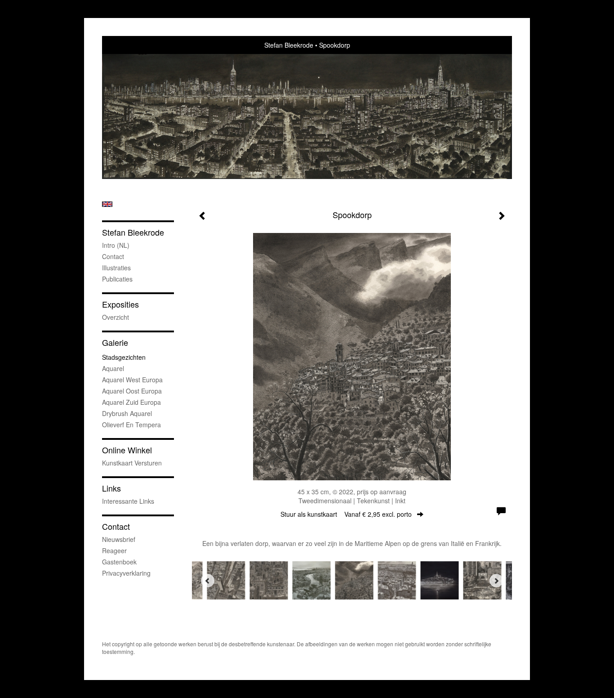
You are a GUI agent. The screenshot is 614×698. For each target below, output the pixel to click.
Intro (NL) (115, 245)
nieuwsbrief (118, 539)
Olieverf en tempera (131, 424)
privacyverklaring (126, 572)
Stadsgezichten (124, 357)
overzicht (115, 317)
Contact (113, 256)
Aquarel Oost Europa (132, 390)
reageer (114, 550)
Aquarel (113, 368)
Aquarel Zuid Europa (131, 402)
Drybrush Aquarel (127, 413)
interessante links (128, 501)
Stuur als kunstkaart (346, 514)
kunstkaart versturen (132, 462)
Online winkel (127, 450)
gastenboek (119, 561)
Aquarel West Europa (132, 379)
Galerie (115, 342)
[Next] (496, 580)
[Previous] (207, 580)
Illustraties (116, 267)
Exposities (120, 304)
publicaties (117, 278)
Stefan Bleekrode (288, 44)
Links (111, 488)
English (107, 204)
